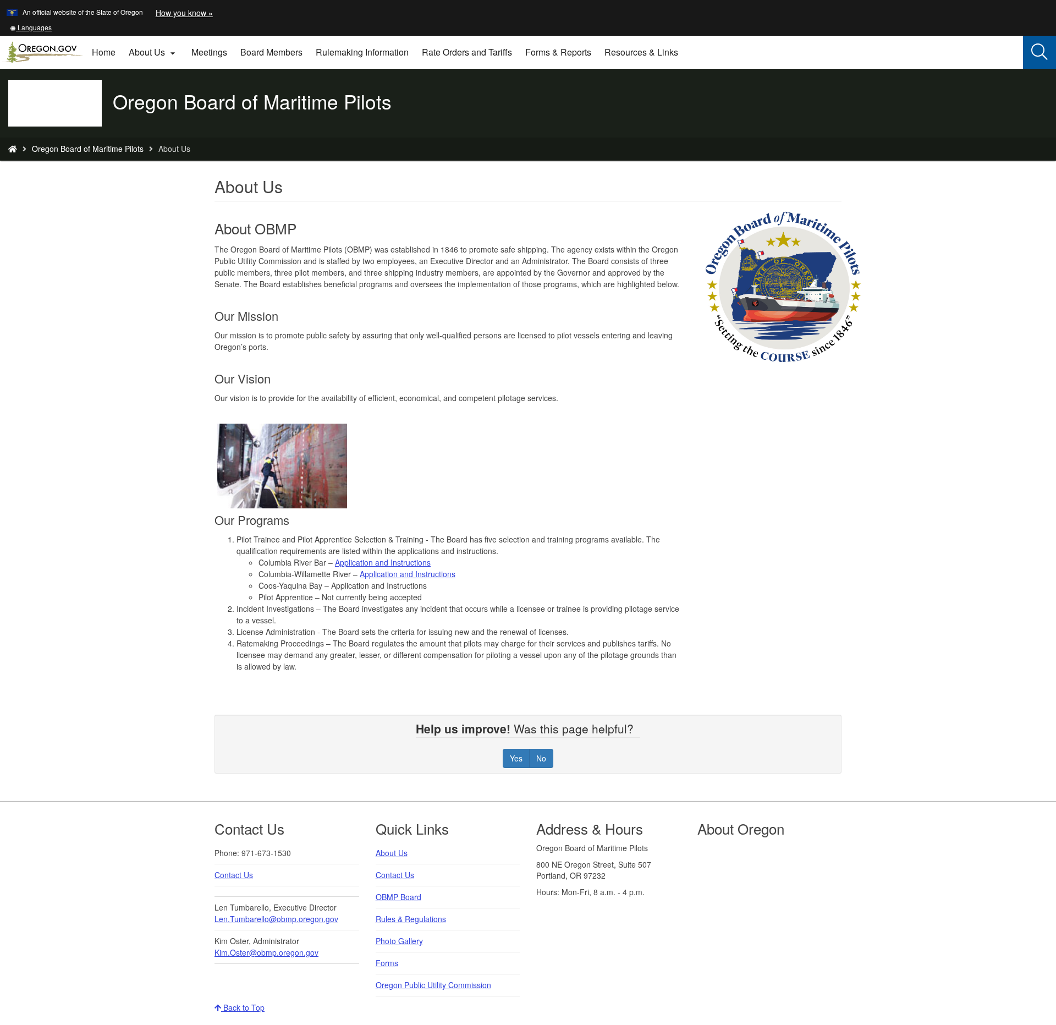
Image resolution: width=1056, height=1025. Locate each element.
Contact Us (234, 874)
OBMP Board (398, 896)
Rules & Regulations (411, 918)
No (541, 758)
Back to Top (243, 1007)
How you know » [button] (184, 12)
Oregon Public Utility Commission (433, 984)
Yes (516, 758)
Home (104, 52)
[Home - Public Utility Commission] (12, 148)
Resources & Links (641, 52)
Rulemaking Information (362, 52)
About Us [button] (153, 52)
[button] (31, 27)
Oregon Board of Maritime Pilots (88, 148)
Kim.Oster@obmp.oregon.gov (266, 952)
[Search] (1039, 52)
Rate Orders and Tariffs (467, 52)
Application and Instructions (383, 562)
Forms (387, 962)
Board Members (271, 52)
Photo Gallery (399, 940)
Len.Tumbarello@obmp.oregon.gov (276, 918)
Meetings (209, 52)
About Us (392, 852)
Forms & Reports (558, 52)
